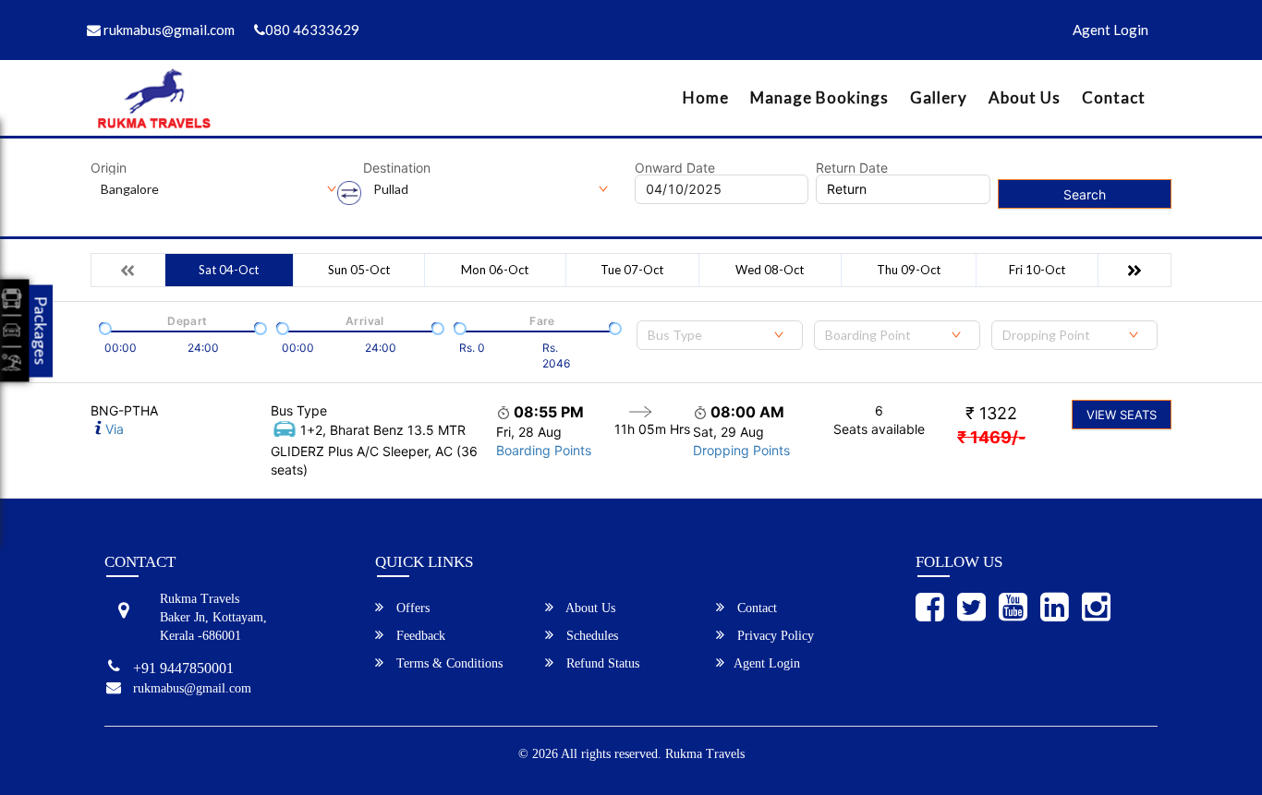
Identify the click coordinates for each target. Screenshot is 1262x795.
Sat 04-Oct (229, 269)
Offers (411, 608)
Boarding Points (543, 450)
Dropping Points (741, 450)
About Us (1025, 97)
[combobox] (720, 335)
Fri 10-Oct (1037, 269)
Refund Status (601, 663)
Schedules (590, 636)
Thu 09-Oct (908, 269)
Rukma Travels (705, 754)
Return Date (852, 168)
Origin (109, 168)
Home (706, 97)
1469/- (991, 437)
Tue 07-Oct (632, 269)
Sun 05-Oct (359, 269)
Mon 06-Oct (494, 269)
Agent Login (1110, 29)
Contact (1114, 97)
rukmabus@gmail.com (168, 29)
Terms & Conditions (448, 663)
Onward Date (675, 168)
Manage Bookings (819, 97)
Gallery (938, 97)
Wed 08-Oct (769, 269)
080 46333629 (312, 29)
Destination (397, 168)
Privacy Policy (774, 636)
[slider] (103, 326)
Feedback (419, 636)
